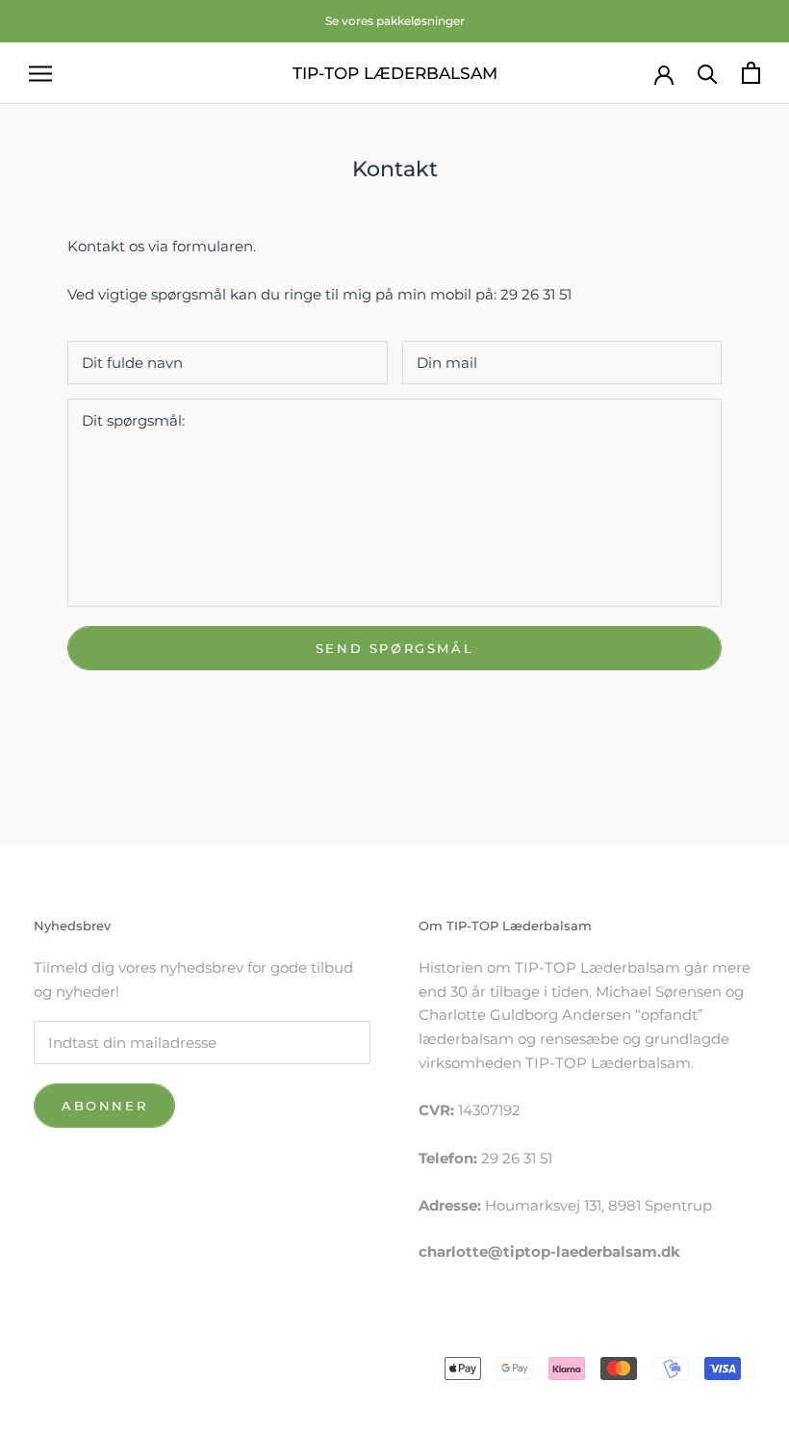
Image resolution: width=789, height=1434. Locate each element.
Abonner (104, 1105)
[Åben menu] (40, 73)
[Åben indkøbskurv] (751, 73)
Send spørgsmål (394, 648)
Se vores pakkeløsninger (395, 20)
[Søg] (708, 73)
